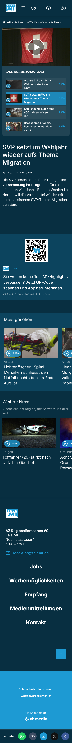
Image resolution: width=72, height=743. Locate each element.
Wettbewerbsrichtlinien (36, 695)
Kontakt (36, 622)
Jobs (36, 566)
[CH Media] (36, 718)
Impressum (45, 689)
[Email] (43, 736)
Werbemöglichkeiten (36, 580)
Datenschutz (27, 689)
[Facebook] (65, 736)
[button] (33, 736)
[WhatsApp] (22, 736)
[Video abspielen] (36, 47)
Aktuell (6, 22)
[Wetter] (49, 8)
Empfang (35, 594)
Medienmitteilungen (36, 608)
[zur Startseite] (11, 8)
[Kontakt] (64, 8)
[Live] (34, 8)
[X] (54, 736)
